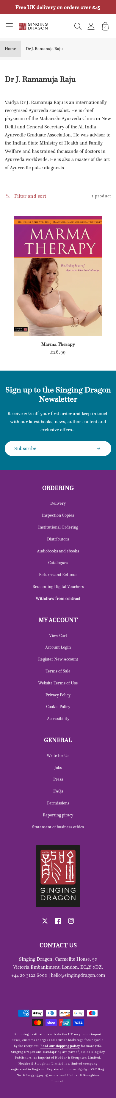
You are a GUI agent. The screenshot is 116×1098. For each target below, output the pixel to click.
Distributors (58, 539)
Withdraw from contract (58, 598)
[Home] (33, 26)
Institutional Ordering (58, 527)
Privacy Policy (58, 695)
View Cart (58, 635)
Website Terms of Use (58, 683)
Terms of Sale (58, 671)
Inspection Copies (58, 515)
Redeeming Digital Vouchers (58, 586)
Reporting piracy (58, 815)
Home (10, 48)
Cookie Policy (58, 706)
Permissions (58, 803)
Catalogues (58, 562)
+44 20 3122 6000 (29, 975)
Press (58, 779)
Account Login (58, 647)
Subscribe (25, 448)
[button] (9, 26)
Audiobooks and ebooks (58, 551)
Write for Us (58, 755)
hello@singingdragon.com (78, 975)
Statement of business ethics (58, 827)
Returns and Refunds (58, 574)
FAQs (58, 791)
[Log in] (91, 26)
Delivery (58, 503)
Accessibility (58, 718)
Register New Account (58, 659)
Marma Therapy (58, 344)
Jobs (58, 767)
